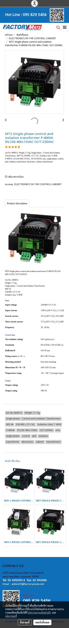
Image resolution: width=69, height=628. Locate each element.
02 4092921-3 (16, 580)
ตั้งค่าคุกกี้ (24, 622)
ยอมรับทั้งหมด (42, 622)
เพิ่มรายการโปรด (15, 177)
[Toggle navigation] (64, 27)
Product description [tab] (17, 203)
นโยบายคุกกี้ (11, 616)
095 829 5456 (35, 14)
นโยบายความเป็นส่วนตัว (39, 612)
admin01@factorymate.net (28, 584)
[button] (57, 27)
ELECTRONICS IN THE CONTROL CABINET (38, 184)
